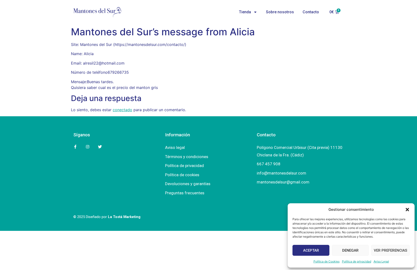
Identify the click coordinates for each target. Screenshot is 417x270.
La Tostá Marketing (124, 217)
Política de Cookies (326, 261)
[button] (407, 209)
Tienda (245, 12)
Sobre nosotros (280, 12)
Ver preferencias (390, 250)
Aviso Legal (381, 261)
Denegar (350, 250)
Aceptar (311, 250)
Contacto (311, 12)
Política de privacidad (356, 261)
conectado (122, 109)
